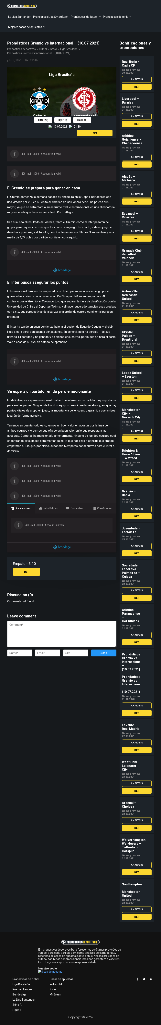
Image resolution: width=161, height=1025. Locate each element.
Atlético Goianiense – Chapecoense (132, 139)
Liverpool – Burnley (130, 100)
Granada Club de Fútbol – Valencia (132, 254)
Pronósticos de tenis (115, 16)
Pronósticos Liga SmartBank (50, 16)
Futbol (43, 49)
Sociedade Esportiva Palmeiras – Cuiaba (131, 570)
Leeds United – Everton (132, 374)
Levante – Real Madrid (130, 727)
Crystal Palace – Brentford (129, 335)
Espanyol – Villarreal (130, 215)
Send (104, 652)
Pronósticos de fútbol (84, 16)
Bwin (53, 989)
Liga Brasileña (69, 49)
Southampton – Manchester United (132, 889)
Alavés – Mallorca (128, 178)
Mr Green (55, 994)
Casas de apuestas (61, 979)
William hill (56, 984)
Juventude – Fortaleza (131, 530)
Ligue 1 (17, 1009)
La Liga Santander (19, 16)
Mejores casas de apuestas (25, 27)
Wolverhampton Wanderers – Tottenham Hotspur (133, 845)
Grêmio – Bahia (129, 493)
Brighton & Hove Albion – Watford (131, 454)
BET (94, 133)
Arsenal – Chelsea (129, 804)
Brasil (53, 49)
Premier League (22, 989)
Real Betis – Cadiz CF (131, 63)
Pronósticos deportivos (21, 49)
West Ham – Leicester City (131, 765)
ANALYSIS (137, 79)
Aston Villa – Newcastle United (131, 295)
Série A (17, 1004)
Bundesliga (19, 994)
